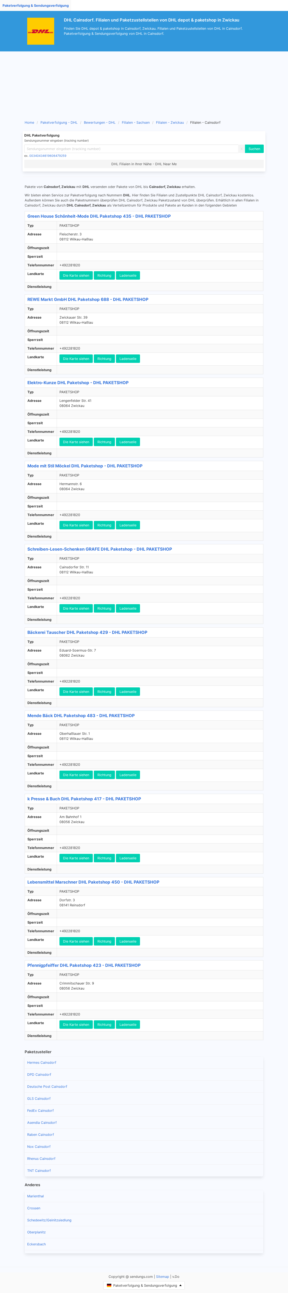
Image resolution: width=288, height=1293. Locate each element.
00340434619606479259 (47, 155)
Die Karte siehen (76, 275)
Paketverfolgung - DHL (59, 122)
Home (29, 122)
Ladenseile (128, 275)
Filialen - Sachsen (136, 122)
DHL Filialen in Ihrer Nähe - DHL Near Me (144, 164)
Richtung (104, 275)
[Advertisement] (144, 83)
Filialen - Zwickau (170, 122)
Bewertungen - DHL (100, 122)
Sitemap (162, 1276)
